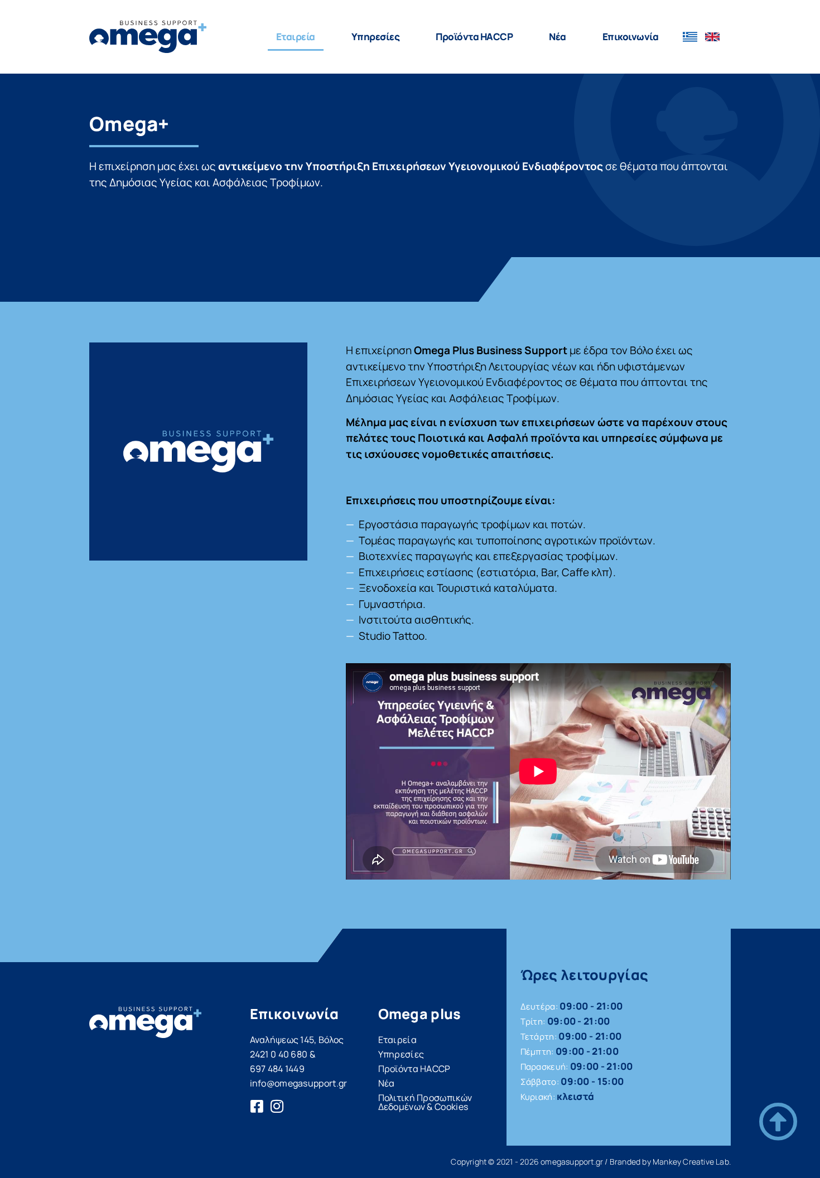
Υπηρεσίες (375, 36)
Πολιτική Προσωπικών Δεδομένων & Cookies (425, 1102)
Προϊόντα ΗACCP (474, 36)
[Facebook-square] (257, 1106)
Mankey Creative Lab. (692, 1161)
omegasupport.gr (572, 1161)
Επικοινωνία (630, 36)
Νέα (557, 36)
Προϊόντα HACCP (414, 1069)
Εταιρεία (295, 36)
